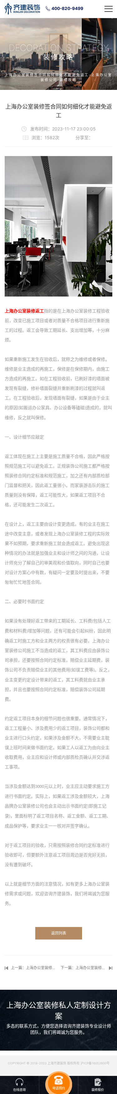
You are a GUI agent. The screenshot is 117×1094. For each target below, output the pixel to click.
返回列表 (58, 933)
